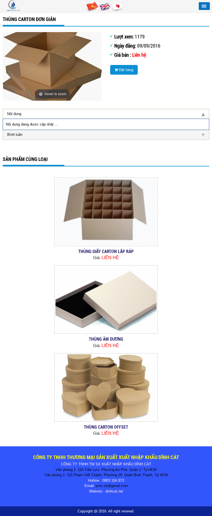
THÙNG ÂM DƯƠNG (106, 339)
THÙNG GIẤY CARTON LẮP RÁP (106, 251)
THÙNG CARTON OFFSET (106, 427)
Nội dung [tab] (14, 114)
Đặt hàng (125, 70)
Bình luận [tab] (14, 134)
